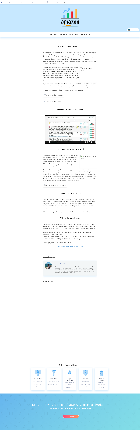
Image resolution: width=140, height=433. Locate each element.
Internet (51, 2)
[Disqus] (73, 301)
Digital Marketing (39, 2)
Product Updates (63, 2)
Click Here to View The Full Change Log (70, 247)
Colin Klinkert (135, 29)
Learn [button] (135, 2)
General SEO (15, 2)
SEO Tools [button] (126, 2)
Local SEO (26, 2)
